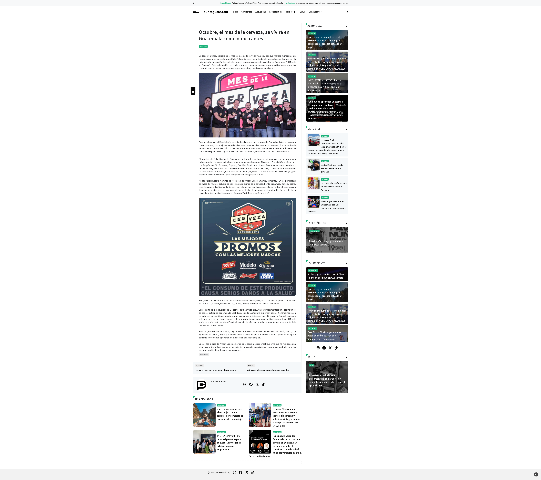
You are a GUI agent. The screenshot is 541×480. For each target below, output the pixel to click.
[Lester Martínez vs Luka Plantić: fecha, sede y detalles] (314, 165)
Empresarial (312, 328)
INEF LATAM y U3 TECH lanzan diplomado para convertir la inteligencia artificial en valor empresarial (229, 442)
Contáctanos (315, 11)
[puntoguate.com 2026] (219, 472)
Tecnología (291, 11)
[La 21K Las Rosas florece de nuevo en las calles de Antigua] (314, 183)
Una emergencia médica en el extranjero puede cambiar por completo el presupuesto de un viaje (317, 3)
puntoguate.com (219, 381)
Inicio (235, 11)
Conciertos (246, 11)
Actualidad (274, 3)
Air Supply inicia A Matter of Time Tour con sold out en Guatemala (241, 3)
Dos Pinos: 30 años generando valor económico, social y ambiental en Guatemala (324, 335)
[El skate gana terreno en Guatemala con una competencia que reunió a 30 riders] (314, 201)
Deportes (325, 136)
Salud (302, 11)
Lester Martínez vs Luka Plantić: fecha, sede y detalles (332, 168)
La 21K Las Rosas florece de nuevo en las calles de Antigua (334, 186)
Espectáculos (209, 3)
